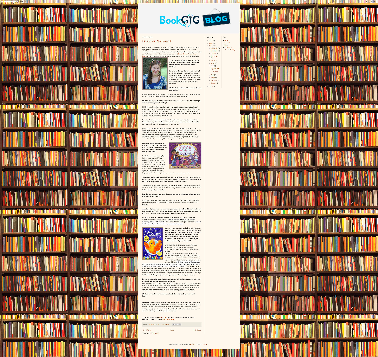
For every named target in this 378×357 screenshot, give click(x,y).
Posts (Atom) (155, 333)
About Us (227, 43)
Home (172, 330)
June (212, 63)
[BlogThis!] (175, 324)
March (213, 77)
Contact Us (228, 47)
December (214, 48)
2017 (211, 46)
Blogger (206, 344)
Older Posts (197, 330)
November (214, 51)
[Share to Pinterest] (180, 324)
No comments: (165, 324)
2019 (211, 40)
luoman (192, 344)
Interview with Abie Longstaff (156, 41)
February (214, 80)
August (213, 60)
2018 (211, 43)
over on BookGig (168, 319)
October (213, 53)
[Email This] (173, 324)
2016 (211, 86)
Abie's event (163, 317)
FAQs (226, 45)
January (213, 83)
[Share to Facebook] (179, 324)
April (212, 75)
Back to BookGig (230, 50)
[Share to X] (177, 324)
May (212, 66)
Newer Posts (147, 330)
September (214, 56)
